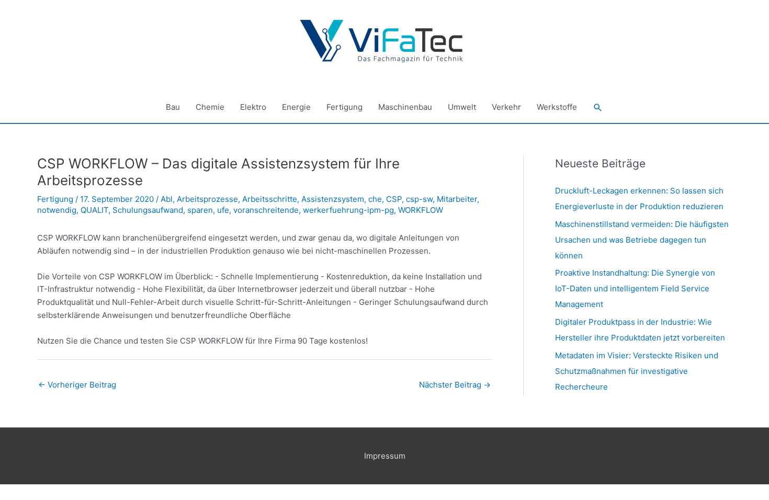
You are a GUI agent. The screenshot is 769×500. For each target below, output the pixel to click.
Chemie (210, 107)
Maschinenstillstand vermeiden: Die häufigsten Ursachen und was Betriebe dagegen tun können (642, 239)
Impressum (384, 456)
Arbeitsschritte (269, 199)
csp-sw (419, 199)
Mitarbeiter (457, 199)
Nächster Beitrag (455, 385)
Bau (173, 107)
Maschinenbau (405, 107)
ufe (223, 210)
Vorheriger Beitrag (77, 385)
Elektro (253, 107)
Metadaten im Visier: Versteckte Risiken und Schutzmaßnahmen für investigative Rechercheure (636, 371)
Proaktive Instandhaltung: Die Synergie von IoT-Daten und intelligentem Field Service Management (635, 288)
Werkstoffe (557, 107)
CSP (394, 199)
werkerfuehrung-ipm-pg (348, 210)
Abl (167, 199)
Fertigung (344, 107)
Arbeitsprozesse (207, 199)
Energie (296, 107)
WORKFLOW (420, 210)
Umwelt (462, 107)
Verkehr (506, 107)
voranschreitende (266, 210)
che (375, 199)
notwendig (56, 210)
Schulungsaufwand (147, 210)
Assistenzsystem (332, 199)
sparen (200, 210)
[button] (598, 108)
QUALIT (94, 210)
